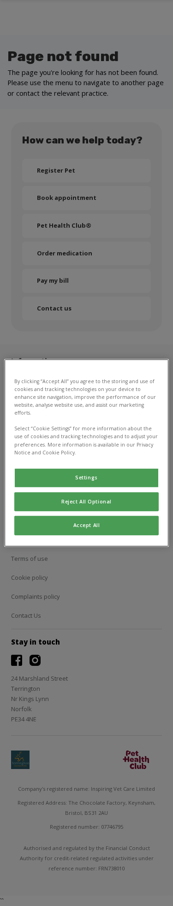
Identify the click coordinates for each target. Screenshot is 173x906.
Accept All (86, 525)
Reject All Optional (86, 501)
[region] (86, 453)
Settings (86, 477)
